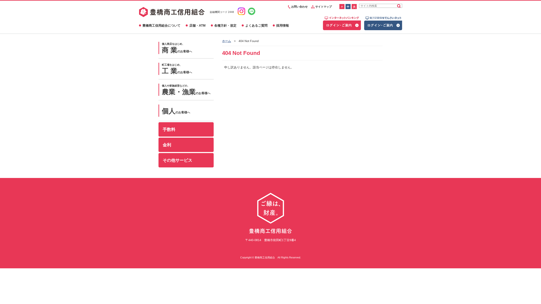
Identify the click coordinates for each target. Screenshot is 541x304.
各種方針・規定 (225, 25)
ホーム (226, 41)
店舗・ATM (197, 25)
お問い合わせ (299, 6)
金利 (167, 144)
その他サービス (177, 160)
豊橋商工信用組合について (161, 25)
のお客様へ (177, 48)
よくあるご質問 (256, 25)
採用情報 (282, 25)
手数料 (169, 129)
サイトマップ (323, 6)
